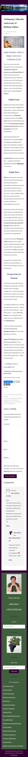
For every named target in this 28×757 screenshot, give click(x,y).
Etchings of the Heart (9, 705)
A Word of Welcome (14, 609)
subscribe (6, 471)
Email (6, 449)
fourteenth (7, 129)
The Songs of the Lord (9, 735)
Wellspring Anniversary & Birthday (13, 746)
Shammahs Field (14, 8)
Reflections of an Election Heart (12, 723)
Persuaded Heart (8, 720)
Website (6, 457)
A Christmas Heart (8, 686)
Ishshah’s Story (7, 712)
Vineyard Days (7, 742)
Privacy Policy (14, 755)
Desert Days (6, 701)
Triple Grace (13, 398)
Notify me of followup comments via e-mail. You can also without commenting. (13, 468)
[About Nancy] (14, 584)
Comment (7, 424)
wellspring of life (8, 401)
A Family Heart (7, 690)
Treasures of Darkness (9, 738)
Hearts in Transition (9, 708)
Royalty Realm (7, 727)
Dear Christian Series (9, 697)
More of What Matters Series (11, 716)
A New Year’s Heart (8, 693)
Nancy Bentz (17, 532)
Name (6, 441)
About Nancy (14, 604)
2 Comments (6, 33)
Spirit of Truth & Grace (9, 731)
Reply (8, 526)
